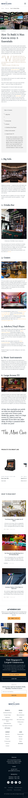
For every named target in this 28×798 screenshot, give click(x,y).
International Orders (18, 787)
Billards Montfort (20, 715)
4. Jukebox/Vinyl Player (10, 127)
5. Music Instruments (10, 130)
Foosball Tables (7, 715)
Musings (8, 30)
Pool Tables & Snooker (7, 725)
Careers (7, 743)
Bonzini (20, 712)
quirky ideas (18, 95)
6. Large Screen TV (9, 134)
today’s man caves (15, 69)
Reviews (20, 736)
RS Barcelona (20, 722)
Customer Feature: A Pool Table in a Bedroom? (14, 588)
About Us (7, 734)
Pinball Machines (7, 723)
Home (2, 8)
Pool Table (6, 529)
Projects (7, 739)
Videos (20, 741)
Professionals (7, 741)
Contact (7, 745)
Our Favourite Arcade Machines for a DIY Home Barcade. (14, 554)
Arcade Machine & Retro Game (7, 720)
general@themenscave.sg (14, 770)
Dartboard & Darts (7, 712)
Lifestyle (20, 739)
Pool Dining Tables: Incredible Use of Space (14, 520)
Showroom (7, 736)
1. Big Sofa (7, 114)
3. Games (7, 124)
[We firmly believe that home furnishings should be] (20, 628)
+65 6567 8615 (14, 769)
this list (9, 251)
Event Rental (10, 787)
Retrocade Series (20, 719)
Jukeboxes (7, 717)
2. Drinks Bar (8, 121)
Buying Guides (21, 734)
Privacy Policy (9, 789)
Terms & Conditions (17, 789)
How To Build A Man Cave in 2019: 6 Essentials (15, 8)
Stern (20, 724)
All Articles (20, 743)
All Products (7, 728)
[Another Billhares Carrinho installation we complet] (6, 628)
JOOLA (20, 717)
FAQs (5, 787)
